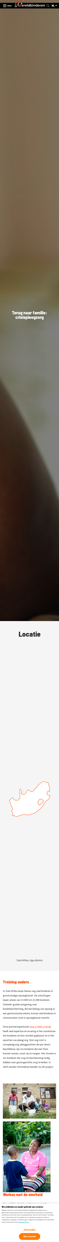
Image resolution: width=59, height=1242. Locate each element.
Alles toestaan (29, 1236)
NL (53, 5)
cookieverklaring (23, 1222)
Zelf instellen (30, 1229)
